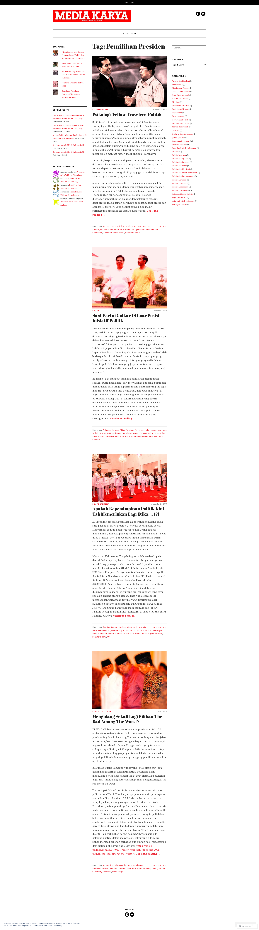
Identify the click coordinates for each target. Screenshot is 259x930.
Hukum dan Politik (180, 98)
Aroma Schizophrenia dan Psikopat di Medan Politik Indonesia (73, 74)
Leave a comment (159, 430)
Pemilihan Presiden (122, 229)
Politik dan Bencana (180, 162)
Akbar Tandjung (127, 430)
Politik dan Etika (100, 504)
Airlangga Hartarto (111, 430)
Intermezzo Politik (180, 105)
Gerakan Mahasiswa (181, 91)
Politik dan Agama (180, 158)
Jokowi (103, 433)
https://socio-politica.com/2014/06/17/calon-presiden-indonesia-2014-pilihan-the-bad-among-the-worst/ (126, 849)
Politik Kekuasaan (180, 190)
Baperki (115, 226)
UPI (108, 637)
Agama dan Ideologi (181, 81)
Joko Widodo (126, 630)
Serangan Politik (179, 204)
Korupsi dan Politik (180, 123)
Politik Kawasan (179, 180)
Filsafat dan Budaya (180, 88)
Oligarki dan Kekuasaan (182, 134)
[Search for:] (189, 47)
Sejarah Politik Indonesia (183, 201)
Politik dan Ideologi (181, 169)
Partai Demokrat (99, 633)
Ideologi (176, 102)
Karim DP (138, 226)
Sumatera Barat (99, 637)
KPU (150, 630)
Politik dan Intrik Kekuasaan (184, 172)
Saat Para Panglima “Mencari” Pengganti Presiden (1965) (71, 94)
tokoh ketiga (117, 871)
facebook (198, 14)
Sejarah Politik (178, 197)
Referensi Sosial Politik (182, 194)
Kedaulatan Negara (180, 109)
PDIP (122, 436)
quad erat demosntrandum (147, 229)
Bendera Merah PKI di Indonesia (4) (68, 152)
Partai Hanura (98, 436)
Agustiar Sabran (110, 627)
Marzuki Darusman (130, 433)
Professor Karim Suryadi (136, 633)
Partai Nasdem (112, 436)
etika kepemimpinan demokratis (132, 627)
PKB (151, 436)
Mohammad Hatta (135, 865)
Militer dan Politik (180, 127)
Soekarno (107, 232)
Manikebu (108, 229)
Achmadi (106, 226)
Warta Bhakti (118, 232)
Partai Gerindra (146, 433)
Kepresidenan (178, 116)
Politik (95, 311)
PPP (161, 436)
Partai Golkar (159, 433)
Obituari (175, 130)
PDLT (127, 436)
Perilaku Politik (100, 109)
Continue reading (122, 418)
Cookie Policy (56, 925)
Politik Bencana (179, 155)
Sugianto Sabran (155, 633)
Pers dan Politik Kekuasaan (184, 148)
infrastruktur (108, 865)
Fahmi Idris (139, 430)
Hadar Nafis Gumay (101, 630)
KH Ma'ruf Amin (114, 433)
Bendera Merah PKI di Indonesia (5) (68, 145)
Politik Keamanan (180, 183)
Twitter (203, 14)
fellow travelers (126, 226)
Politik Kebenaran (180, 187)
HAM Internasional (180, 95)
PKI (133, 229)
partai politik (178, 137)
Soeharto (96, 439)
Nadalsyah (157, 630)
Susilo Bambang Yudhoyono (149, 868)
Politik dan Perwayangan (183, 176)
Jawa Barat (115, 630)
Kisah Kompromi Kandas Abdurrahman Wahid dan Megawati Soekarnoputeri (73, 55)
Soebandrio (97, 232)
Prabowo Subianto (118, 868)
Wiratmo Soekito (132, 232)
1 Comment (161, 226)
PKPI (156, 436)
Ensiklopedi (177, 84)
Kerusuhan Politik (180, 120)
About (133, 2)
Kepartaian (177, 112)
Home (125, 2)
